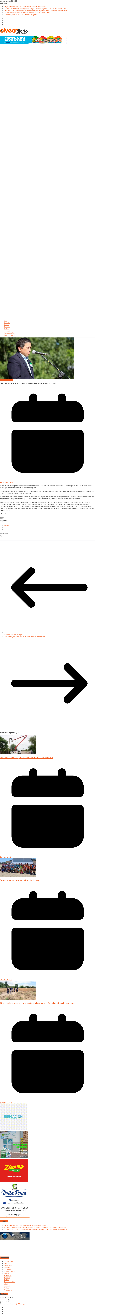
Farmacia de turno (10, 333)
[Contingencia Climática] (15, 1239)
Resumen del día (9, 1282)
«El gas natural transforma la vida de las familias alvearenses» (25, 7)
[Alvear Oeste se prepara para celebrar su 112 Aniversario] (18, 754)
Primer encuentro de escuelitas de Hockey (19, 880)
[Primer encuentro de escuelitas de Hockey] (18, 876)
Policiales (7, 327)
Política (6, 329)
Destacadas (4, 380)
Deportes (7, 323)
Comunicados (8, 1261)
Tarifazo (7, 1288)
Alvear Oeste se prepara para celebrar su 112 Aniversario (26, 757)
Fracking (7, 1268)
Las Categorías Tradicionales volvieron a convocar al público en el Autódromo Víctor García (35, 11)
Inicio (5, 321)
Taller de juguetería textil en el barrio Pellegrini (20, 15)
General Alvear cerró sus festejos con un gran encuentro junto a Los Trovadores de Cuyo (35, 9)
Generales (7, 1270)
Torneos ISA (8, 1290)
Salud (5, 1284)
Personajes (7, 1276)
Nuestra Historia (9, 335)
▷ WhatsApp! (20, 1304)
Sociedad (7, 331)
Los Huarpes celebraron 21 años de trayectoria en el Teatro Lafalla (27, 13)
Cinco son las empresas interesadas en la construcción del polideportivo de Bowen (38, 1003)
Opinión (6, 325)
